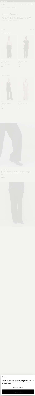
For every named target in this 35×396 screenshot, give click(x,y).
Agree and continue (18, 392)
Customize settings (18, 387)
